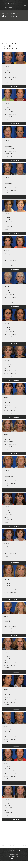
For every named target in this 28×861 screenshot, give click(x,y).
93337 (11, 339)
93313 (11, 668)
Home (3, 13)
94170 (11, 229)
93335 (11, 413)
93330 (11, 558)
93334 (11, 449)
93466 (11, 302)
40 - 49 (8, 327)
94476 (11, 192)
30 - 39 (8, 766)
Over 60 (9, 181)
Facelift (7, 46)
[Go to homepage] (7, 5)
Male (10, 146)
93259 (11, 815)
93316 (11, 595)
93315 (11, 631)
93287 (11, 778)
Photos (7, 13)
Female (11, 72)
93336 (11, 376)
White (12, 75)
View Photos (14, 86)
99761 (11, 82)
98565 (11, 156)
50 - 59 (8, 144)
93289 (11, 741)
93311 (11, 705)
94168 (11, 265)
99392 (11, 119)
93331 (11, 522)
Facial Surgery (13, 13)
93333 (11, 485)
